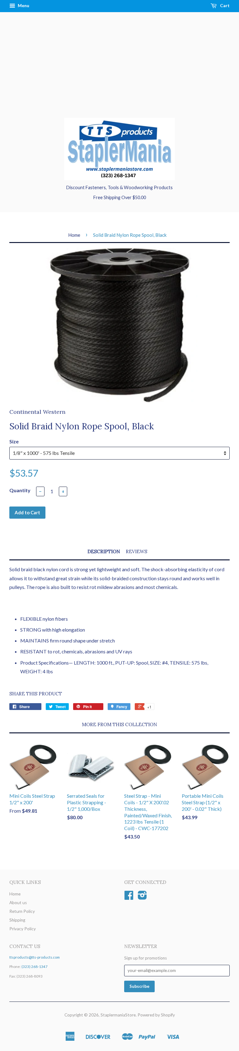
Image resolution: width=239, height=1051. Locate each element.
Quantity (19, 490)
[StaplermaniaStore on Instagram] (142, 897)
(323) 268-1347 (34, 967)
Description (103, 551)
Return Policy (22, 911)
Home (74, 235)
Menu (23, 5)
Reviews (136, 551)
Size (14, 441)
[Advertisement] (119, 71)
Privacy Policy (22, 928)
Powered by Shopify (156, 1014)
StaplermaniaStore (118, 1014)
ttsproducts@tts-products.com (34, 957)
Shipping (17, 920)
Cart (224, 5)
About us (18, 902)
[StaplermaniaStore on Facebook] (129, 897)
